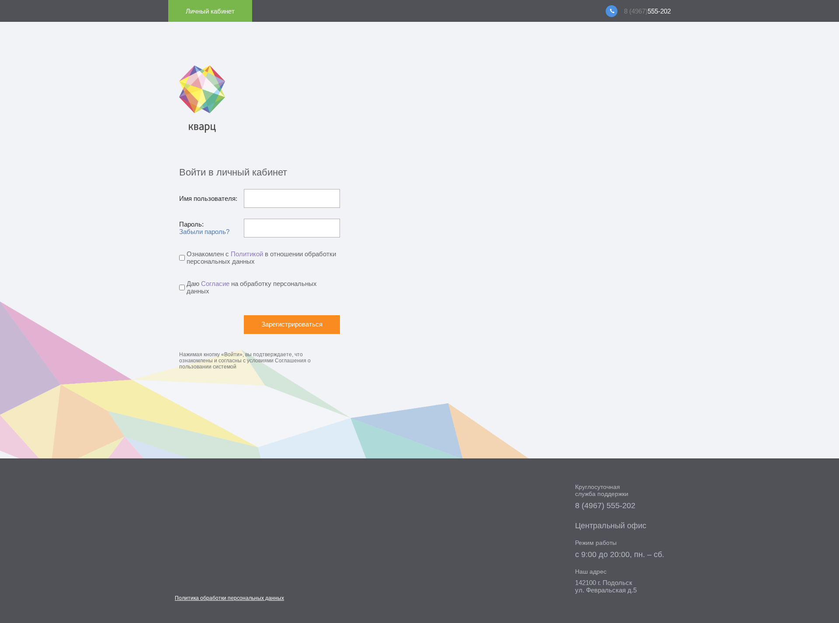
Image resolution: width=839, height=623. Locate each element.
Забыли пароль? (204, 231)
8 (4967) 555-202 (605, 505)
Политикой (247, 254)
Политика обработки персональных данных (229, 598)
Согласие (215, 283)
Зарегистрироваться (291, 324)
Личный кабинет (210, 11)
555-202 (647, 11)
